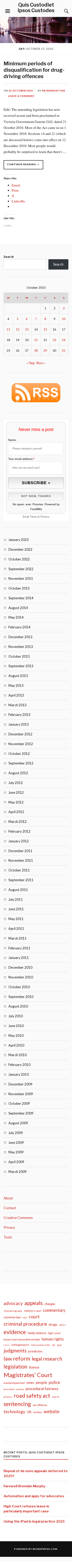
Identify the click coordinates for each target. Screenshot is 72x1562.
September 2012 (20, 763)
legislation (15, 1366)
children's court (32, 1310)
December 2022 (20, 549)
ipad (59, 1344)
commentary (54, 1310)
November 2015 (20, 578)
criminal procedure (25, 1324)
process (8, 1396)
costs (24, 1317)
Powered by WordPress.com (35, 1548)
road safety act (32, 1395)
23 (54, 340)
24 (63, 340)
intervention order (40, 1345)
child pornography (13, 1311)
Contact (10, 1208)
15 (45, 329)
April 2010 (16, 1045)
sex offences (40, 1405)
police (54, 1382)
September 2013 (20, 666)
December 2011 (20, 851)
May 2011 (16, 919)
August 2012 (18, 773)
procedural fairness (42, 1388)
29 (45, 350)
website (51, 1411)
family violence (37, 1333)
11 (8, 329)
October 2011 (19, 870)
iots (53, 1345)
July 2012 (15, 783)
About (8, 1198)
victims (37, 1412)
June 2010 (16, 1026)
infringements (20, 1344)
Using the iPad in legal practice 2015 (34, 1521)
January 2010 (18, 1074)
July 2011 (15, 899)
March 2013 (17, 705)
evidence (15, 1331)
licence (34, 1367)
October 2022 (19, 559)
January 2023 (18, 540)
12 (17, 329)
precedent (9, 1389)
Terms (33, 516)
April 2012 (16, 812)
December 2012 (20, 734)
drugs (53, 1324)
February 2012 (19, 831)
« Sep (31, 363)
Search (9, 256)
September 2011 (20, 880)
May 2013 (16, 685)
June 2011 (16, 909)
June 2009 (16, 1142)
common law (12, 1317)
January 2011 (18, 958)
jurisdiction (35, 1351)
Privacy (44, 516)
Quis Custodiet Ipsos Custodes (36, 7)
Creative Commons (18, 1218)
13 (27, 329)
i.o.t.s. (7, 1344)
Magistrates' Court (28, 1374)
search (55, 1396)
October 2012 (19, 754)
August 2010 (18, 1006)
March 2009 (17, 1172)
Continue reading (25, 166)
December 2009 (20, 1084)
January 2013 (18, 724)
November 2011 (20, 860)
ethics (62, 1325)
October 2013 (19, 656)
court (34, 1316)
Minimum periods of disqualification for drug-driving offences (34, 69)
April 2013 (16, 695)
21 (36, 340)
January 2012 (18, 841)
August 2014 (18, 608)
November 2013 (20, 647)
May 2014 (16, 617)
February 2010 (19, 1065)
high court (54, 1333)
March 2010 (17, 1055)
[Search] (62, 11)
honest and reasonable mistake (22, 1339)
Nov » (40, 363)
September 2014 (20, 598)
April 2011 (16, 928)
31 (63, 350)
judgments (15, 1350)
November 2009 (20, 1094)
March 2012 (17, 821)
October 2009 (19, 1103)
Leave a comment (21, 95)
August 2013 (18, 676)
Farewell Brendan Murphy (24, 1486)
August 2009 (18, 1123)
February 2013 (19, 714)
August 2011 (18, 890)
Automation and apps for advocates (34, 1496)
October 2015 (19, 588)
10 (63, 319)
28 (36, 350)
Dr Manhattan (53, 90)
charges (49, 1304)
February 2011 (19, 948)
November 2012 (20, 744)
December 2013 (20, 637)
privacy (20, 1389)
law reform (17, 1358)
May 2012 (16, 802)
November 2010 (20, 977)
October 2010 (19, 987)
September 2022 (20, 569)
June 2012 (16, 792)
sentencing (17, 1403)
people (41, 1382)
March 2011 (17, 938)
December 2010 (20, 967)
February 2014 (19, 627)
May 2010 (16, 1035)
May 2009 (16, 1152)
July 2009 (15, 1133)
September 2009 (20, 1113)
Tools (8, 1237)
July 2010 (15, 1016)
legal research (47, 1359)
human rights (53, 1339)
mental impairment (14, 1382)
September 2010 (20, 997)
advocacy (13, 1303)
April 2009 (16, 1162)
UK (29, 1412)
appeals (33, 1303)
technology (14, 1411)
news (30, 1382)
